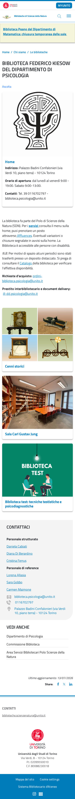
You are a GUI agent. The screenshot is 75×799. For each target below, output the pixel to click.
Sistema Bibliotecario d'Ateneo (37, 786)
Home (5, 52)
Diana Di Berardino (20, 553)
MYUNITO (64, 5)
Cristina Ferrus (16, 560)
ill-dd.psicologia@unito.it (20, 293)
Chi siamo (20, 52)
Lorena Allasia (16, 575)
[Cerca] (59, 16)
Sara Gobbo (14, 582)
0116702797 (23, 602)
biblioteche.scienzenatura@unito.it (24, 715)
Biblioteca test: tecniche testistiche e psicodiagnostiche (33, 504)
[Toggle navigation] (68, 16)
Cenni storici (14, 366)
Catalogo (26, 263)
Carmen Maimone (19, 589)
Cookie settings (49, 779)
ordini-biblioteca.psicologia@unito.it (22, 278)
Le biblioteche (39, 52)
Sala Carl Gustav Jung (21, 434)
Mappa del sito (25, 779)
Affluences (24, 235)
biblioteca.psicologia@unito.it (34, 596)
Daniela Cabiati (17, 546)
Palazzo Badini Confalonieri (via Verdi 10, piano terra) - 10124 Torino (39, 611)
